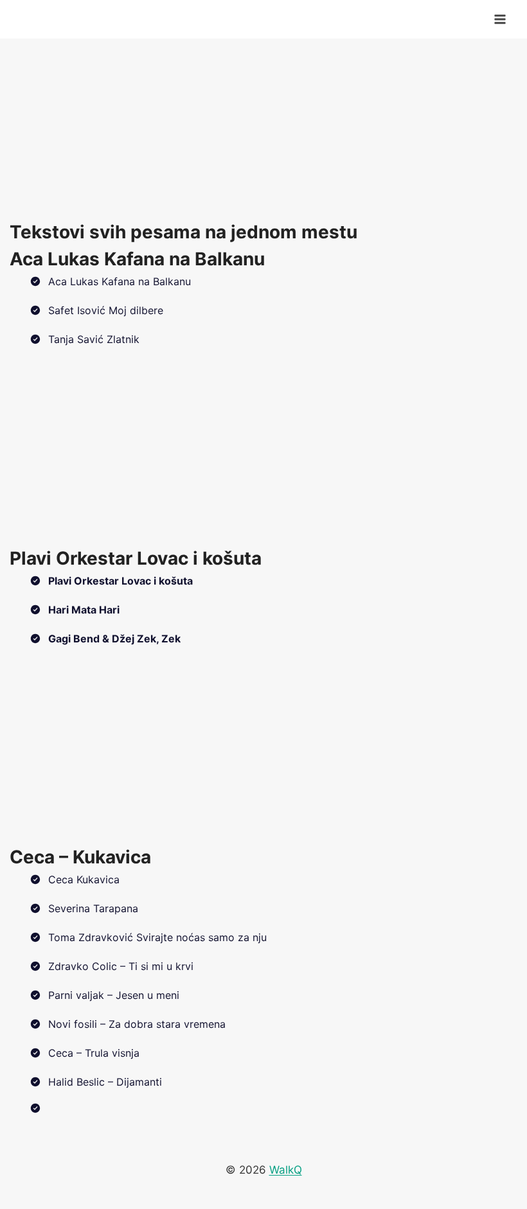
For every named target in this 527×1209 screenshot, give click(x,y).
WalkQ (285, 1169)
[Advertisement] (263, 128)
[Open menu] (500, 19)
